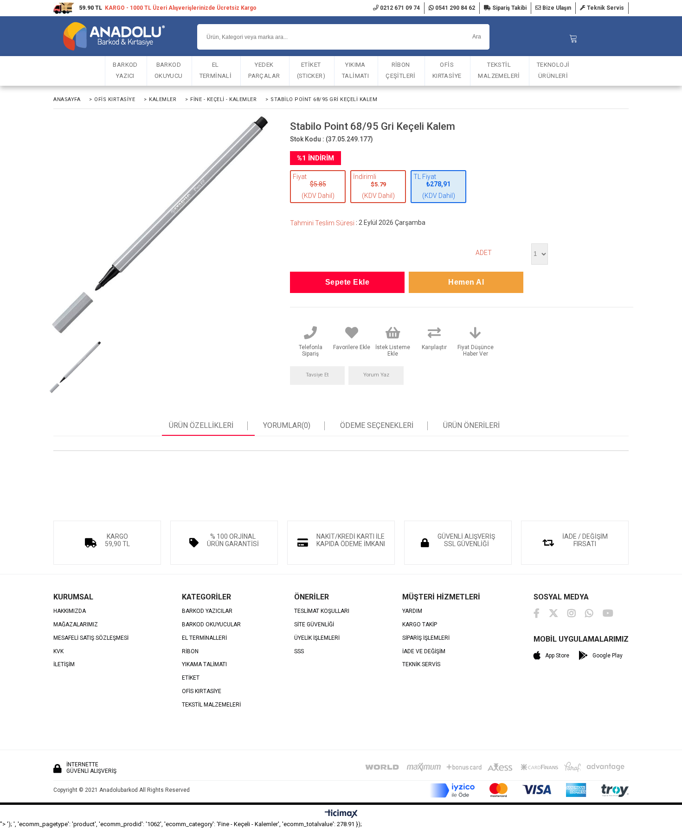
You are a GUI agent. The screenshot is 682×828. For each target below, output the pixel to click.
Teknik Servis (604, 8)
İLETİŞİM (64, 665)
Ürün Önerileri (471, 425)
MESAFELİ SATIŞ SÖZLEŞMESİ (91, 638)
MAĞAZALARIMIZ (75, 625)
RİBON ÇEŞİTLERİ (401, 70)
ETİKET (190, 678)
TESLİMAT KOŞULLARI (321, 611)
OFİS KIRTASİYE (447, 70)
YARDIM (412, 611)
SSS (299, 652)
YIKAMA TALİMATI (204, 665)
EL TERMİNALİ (215, 70)
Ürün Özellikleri (201, 425)
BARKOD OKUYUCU (168, 70)
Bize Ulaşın (556, 8)
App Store (557, 655)
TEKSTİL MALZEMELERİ (499, 70)
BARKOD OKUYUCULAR (211, 625)
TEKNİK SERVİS (421, 665)
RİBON (190, 652)
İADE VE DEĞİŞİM (423, 652)
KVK (58, 652)
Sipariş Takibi (509, 8)
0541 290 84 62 (454, 8)
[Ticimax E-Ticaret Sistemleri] (341, 814)
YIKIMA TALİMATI (355, 70)
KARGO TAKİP (419, 625)
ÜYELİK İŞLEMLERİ (317, 638)
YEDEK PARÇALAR (264, 70)
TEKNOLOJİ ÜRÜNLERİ (553, 70)
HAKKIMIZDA (69, 611)
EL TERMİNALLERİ (204, 638)
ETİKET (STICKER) (311, 70)
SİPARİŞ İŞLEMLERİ (426, 638)
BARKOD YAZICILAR (207, 611)
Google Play (607, 655)
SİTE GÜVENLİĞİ (314, 625)
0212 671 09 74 (399, 8)
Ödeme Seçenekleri (376, 425)
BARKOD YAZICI (125, 70)
